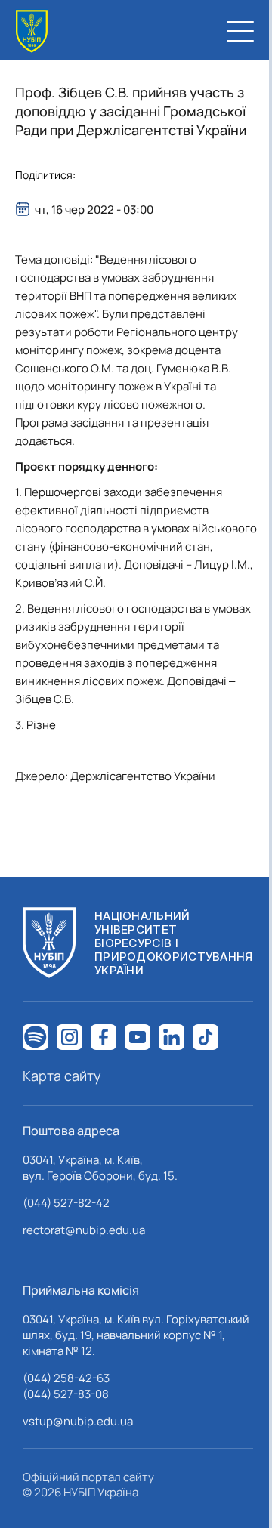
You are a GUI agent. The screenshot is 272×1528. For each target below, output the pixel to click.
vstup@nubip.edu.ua (78, 1421)
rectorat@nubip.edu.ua (84, 1230)
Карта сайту (62, 1075)
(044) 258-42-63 (66, 1378)
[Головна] (31, 31)
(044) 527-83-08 (66, 1394)
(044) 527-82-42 (66, 1203)
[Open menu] (240, 31)
